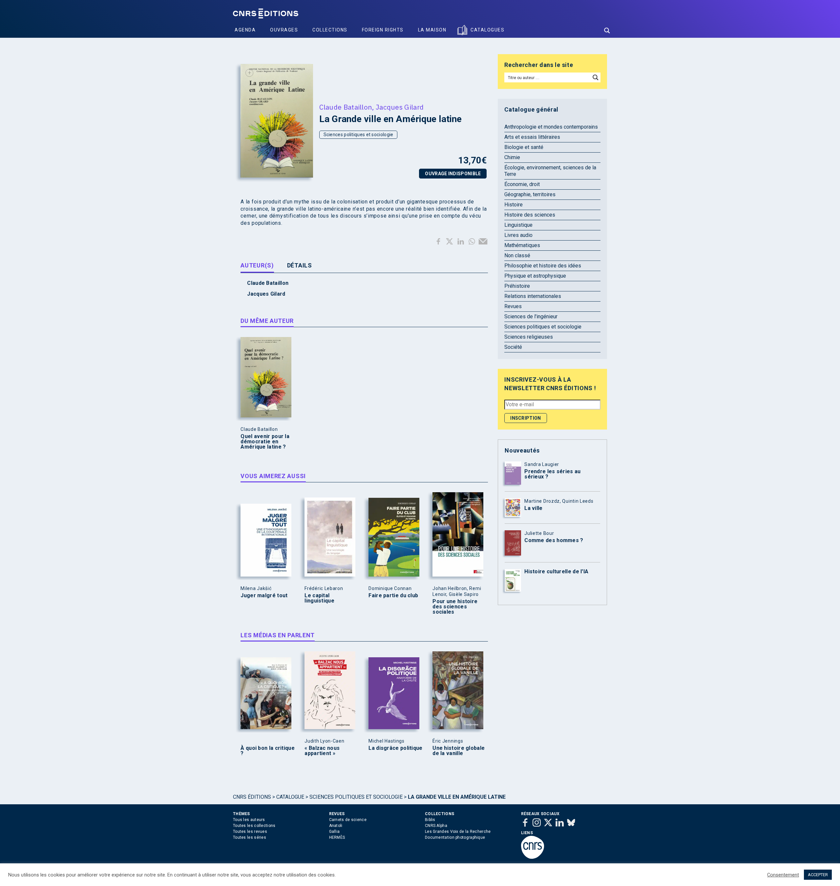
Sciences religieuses (528, 337)
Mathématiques (522, 245)
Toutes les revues (250, 831)
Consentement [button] (783, 875)
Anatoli (336, 825)
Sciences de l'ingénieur (530, 316)
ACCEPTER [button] (818, 874)
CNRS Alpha (436, 825)
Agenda (245, 29)
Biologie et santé (523, 147)
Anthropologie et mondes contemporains (551, 127)
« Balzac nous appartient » (322, 751)
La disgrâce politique (395, 748)
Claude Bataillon (345, 107)
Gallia (334, 831)
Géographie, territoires (530, 194)
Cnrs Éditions (252, 797)
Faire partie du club (393, 595)
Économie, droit (522, 184)
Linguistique (518, 225)
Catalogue (290, 797)
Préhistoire (517, 286)
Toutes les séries (249, 837)
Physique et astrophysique (535, 276)
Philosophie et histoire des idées (542, 266)
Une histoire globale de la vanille (458, 751)
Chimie (512, 157)
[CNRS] (532, 857)
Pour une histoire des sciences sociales (454, 607)
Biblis (430, 819)
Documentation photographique (455, 837)
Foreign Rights (383, 29)
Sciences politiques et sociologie (358, 134)
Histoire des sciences (529, 215)
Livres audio (518, 235)
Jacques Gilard (400, 107)
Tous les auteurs (249, 819)
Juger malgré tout (264, 595)
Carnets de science (348, 819)
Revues (513, 306)
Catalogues (487, 29)
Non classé (517, 255)
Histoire (513, 204)
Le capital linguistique (319, 598)
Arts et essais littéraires (532, 137)
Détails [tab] (299, 265)
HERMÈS (337, 837)
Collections (329, 29)
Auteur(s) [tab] (257, 265)
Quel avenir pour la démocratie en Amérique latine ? (265, 442)
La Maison (432, 29)
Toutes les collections (254, 825)
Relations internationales (532, 296)
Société (513, 347)
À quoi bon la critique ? (268, 751)
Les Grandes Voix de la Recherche (458, 831)
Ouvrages (284, 29)
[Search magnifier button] (607, 30)
